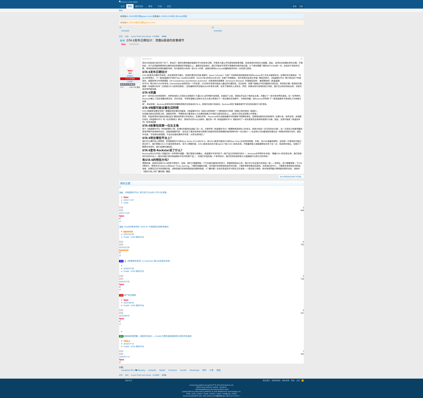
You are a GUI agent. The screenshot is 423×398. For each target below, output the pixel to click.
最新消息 (139, 6)
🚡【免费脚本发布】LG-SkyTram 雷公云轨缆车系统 (147, 261)
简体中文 (128, 380)
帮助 (293, 380)
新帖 (120, 10)
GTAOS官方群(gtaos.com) (140, 16)
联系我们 (266, 380)
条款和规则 (276, 380)
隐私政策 (285, 380)
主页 (123, 6)
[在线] (130, 68)
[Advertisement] (165, 51)
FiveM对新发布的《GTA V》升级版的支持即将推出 (146, 226)
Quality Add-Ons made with (192, 391)
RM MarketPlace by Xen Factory (212, 389)
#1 (302, 59)
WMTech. (223, 391)
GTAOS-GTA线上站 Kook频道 (174, 16)
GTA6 (125, 202)
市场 (160, 6)
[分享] (298, 58)
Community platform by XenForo (211, 385)
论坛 (130, 6)
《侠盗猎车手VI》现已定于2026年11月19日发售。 (146, 192)
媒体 (150, 6)
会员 (169, 6)
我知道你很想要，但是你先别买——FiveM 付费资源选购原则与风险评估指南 (157, 336)
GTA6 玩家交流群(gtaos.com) (142, 22)
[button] (145, 6)
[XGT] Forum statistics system (211, 387)
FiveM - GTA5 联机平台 (133, 237)
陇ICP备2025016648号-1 (231, 396)
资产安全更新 (130, 295)
